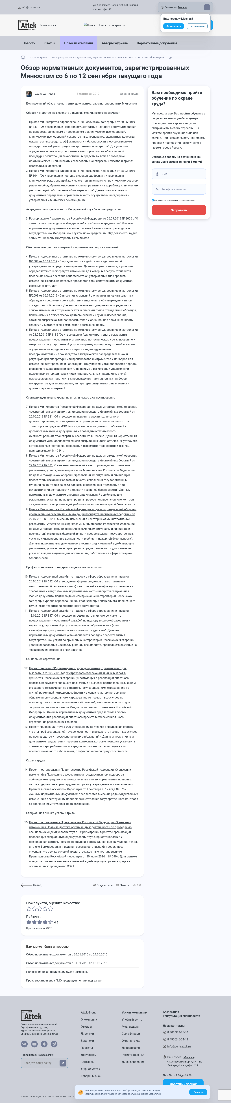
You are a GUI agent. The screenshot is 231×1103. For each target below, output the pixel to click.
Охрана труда (129, 93)
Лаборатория (131, 1047)
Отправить (179, 210)
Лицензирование (133, 1062)
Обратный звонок (183, 1084)
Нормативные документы (157, 43)
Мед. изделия (131, 1026)
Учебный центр (132, 1019)
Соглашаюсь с (174, 200)
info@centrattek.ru (32, 7)
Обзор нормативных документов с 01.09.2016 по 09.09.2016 (66, 963)
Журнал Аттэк (90, 1069)
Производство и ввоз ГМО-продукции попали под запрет (64, 980)
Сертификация (131, 1033)
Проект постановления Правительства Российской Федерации (71, 769)
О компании (89, 1019)
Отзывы (86, 1026)
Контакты (87, 1062)
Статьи (49, 43)
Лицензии (87, 1033)
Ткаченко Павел (44, 94)
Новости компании (78, 43)
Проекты (87, 1047)
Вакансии (87, 1040)
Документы (89, 1055)
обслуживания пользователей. (144, 1094)
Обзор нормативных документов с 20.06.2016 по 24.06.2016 (66, 954)
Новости (29, 43)
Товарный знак (91, 1076)
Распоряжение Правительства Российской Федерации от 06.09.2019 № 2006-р (82, 218)
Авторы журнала (115, 43)
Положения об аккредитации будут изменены (57, 972)
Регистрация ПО (133, 1055)
